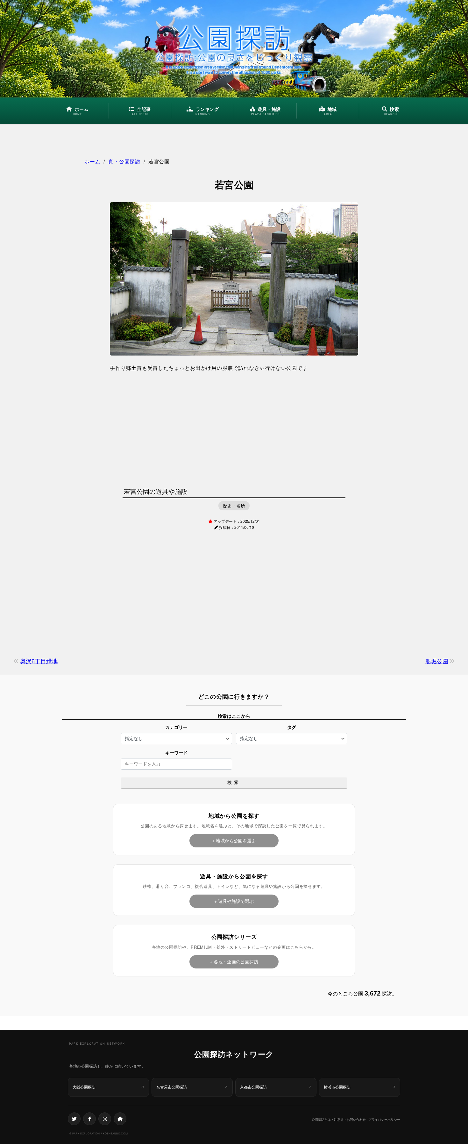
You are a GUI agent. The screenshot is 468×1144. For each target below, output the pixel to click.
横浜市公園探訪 (337, 1087)
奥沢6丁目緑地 (39, 661)
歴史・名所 (234, 505)
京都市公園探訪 (253, 1087)
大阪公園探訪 (84, 1087)
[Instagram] (104, 1118)
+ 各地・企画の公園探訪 (234, 961)
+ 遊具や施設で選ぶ (234, 901)
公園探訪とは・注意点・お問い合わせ (339, 1119)
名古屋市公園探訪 (171, 1087)
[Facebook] (89, 1118)
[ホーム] (120, 1118)
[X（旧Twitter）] (74, 1118)
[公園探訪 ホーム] (234, 48)
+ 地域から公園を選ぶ (234, 840)
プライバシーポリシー (384, 1119)
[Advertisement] (234, 427)
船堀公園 (436, 661)
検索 (234, 782)
